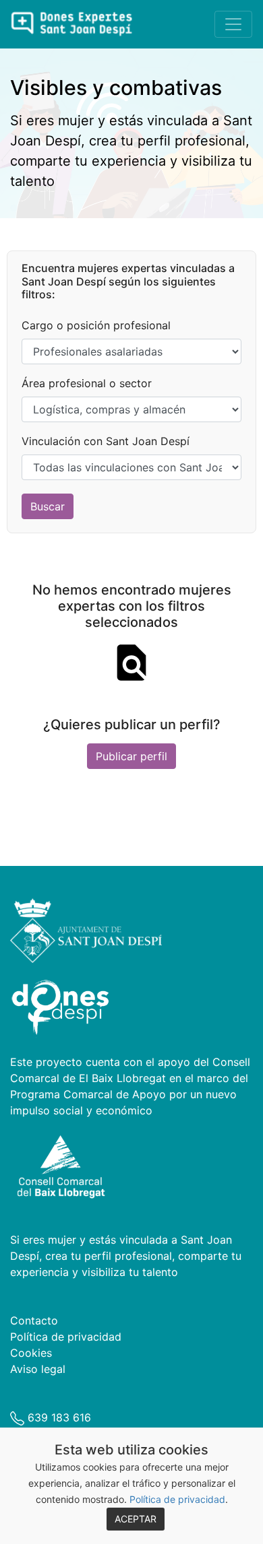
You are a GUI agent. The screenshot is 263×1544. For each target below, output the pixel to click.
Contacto (34, 1320)
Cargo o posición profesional (96, 325)
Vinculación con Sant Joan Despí (105, 441)
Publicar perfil (131, 756)
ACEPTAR (135, 1518)
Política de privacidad (177, 1499)
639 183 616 (57, 1417)
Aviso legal (37, 1369)
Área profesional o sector (87, 383)
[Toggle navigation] (233, 24)
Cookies (31, 1353)
